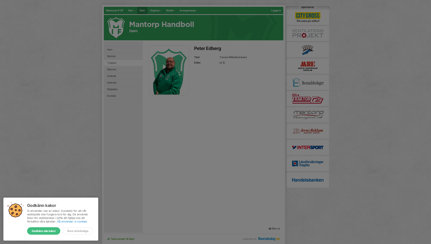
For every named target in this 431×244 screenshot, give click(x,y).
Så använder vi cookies (72, 221)
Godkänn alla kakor (44, 231)
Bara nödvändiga (77, 231)
